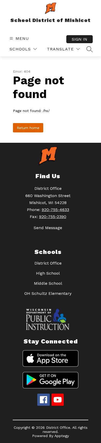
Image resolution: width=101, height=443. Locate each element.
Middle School (48, 283)
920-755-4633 (55, 209)
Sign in (79, 39)
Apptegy (61, 436)
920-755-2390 (52, 216)
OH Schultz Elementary (47, 293)
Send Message (48, 227)
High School (48, 273)
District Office (48, 263)
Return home (28, 128)
